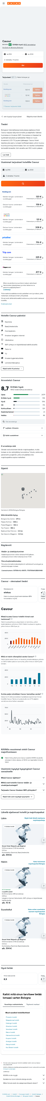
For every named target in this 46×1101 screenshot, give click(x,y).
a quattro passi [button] (7, 892)
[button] (3, 3)
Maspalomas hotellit (12, 1020)
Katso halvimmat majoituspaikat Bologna (36, 863)
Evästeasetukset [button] (6, 304)
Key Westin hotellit (12, 1047)
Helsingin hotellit (11, 1023)
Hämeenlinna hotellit (13, 1035)
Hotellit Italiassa (36, 1094)
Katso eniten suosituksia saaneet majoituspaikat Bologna (36, 911)
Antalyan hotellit (11, 1041)
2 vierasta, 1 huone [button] (11, 60)
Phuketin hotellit (11, 1017)
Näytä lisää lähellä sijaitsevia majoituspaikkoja (34, 819)
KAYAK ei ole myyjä (10, 1075)
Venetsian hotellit (11, 1029)
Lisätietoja (7, 290)
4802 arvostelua (29, 44)
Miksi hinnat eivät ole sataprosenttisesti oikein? (20, 1083)
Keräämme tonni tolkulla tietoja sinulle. (17, 1079)
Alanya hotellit (10, 1044)
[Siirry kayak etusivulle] (14, 3)
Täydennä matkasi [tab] (33, 1004)
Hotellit (15, 1094)
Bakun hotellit (10, 1032)
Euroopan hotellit (24, 1094)
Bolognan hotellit (28, 1096)
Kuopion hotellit (11, 1038)
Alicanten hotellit (11, 1026)
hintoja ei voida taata (9, 1069)
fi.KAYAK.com (6, 1094)
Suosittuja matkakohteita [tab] (13, 1004)
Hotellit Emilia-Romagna (13, 1096)
